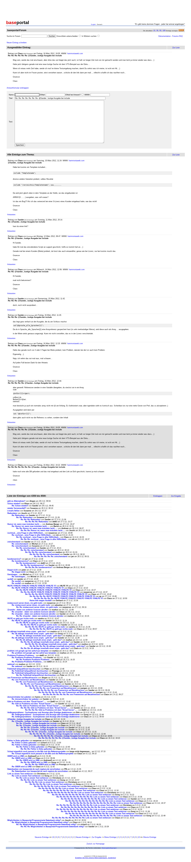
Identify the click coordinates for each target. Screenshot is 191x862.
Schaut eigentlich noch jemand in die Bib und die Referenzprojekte (36, 751)
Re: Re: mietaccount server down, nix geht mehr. (37, 607)
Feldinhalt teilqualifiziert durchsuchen (23, 669)
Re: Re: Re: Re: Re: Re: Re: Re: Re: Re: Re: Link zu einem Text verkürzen (87, 797)
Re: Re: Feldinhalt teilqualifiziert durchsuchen (36, 675)
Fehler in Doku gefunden (18, 741)
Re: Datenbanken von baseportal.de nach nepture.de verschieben (40, 771)
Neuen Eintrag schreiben (17, 43)
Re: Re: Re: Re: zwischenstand (38, 552)
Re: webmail (17, 666)
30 (157, 31)
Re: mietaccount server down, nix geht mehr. (31, 605)
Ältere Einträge (110, 837)
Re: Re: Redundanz (24, 517)
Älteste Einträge (149, 837)
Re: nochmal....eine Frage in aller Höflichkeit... (32, 535)
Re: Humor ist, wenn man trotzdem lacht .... (30, 526)
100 (163, 31)
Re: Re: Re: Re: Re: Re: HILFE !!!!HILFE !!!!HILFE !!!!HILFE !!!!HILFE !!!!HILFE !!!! (68, 598)
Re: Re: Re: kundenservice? (32, 565)
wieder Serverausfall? (16, 508)
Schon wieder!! (13, 504)
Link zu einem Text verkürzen (20, 774)
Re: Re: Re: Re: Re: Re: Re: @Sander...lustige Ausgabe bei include (67, 738)
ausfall (10, 579)
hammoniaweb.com (75, 53)
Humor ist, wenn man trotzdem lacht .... (24, 524)
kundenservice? (14, 559)
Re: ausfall (16, 581)
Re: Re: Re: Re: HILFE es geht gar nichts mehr (45, 627)
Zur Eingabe (96, 837)
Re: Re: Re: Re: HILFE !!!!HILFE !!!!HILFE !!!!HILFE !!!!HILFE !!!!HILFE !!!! (56, 594)
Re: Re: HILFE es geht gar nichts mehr (32, 623)
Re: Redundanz (18, 515)
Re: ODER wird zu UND (22, 758)
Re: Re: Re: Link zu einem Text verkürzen (38, 780)
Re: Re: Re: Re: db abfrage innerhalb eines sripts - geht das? (51, 644)
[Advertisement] (95, 9)
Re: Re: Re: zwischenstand (32, 550)
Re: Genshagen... (19, 577)
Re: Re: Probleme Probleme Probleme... (33, 660)
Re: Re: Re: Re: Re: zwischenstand (44, 554)
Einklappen (157, 496)
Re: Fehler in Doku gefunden (24, 743)
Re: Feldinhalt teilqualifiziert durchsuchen (30, 671)
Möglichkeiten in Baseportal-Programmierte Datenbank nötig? (34, 820)
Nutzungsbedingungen (109, 848)
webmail (11, 664)
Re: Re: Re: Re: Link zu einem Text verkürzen (44, 782)
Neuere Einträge (82, 837)
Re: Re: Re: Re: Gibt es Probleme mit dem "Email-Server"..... (51, 710)
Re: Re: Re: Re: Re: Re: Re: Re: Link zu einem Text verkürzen (69, 790)
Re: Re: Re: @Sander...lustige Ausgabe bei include (42, 728)
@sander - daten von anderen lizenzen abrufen (27, 610)
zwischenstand (13, 542)
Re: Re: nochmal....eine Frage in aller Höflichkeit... (38, 537)
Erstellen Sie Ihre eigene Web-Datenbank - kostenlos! (95, 858)
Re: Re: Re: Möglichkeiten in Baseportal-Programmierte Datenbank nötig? (52, 827)
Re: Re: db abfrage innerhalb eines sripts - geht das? (39, 636)
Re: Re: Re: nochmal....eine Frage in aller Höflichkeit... (44, 539)
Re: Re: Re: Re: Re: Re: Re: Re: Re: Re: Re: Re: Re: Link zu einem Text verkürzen (100, 801)
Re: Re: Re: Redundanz (31, 519)
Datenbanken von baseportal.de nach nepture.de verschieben (33, 769)
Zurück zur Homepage (95, 844)
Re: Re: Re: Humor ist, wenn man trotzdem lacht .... (43, 530)
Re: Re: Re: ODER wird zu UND (34, 762)
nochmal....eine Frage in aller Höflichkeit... (25, 533)
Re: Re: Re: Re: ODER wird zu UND (40, 764)
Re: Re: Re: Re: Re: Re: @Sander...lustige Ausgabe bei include (61, 736)
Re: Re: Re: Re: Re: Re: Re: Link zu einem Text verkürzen (63, 788)
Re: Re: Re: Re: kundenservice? (38, 567)
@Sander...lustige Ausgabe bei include (24, 719)
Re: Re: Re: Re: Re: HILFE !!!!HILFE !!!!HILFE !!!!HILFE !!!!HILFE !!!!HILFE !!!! (62, 596)
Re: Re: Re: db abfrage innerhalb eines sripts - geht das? (45, 642)
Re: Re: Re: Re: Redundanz (36, 522)
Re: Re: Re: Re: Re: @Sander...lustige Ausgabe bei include (55, 734)
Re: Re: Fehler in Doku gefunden (30, 747)
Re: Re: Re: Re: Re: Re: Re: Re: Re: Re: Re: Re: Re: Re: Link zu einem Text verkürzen (106, 803)
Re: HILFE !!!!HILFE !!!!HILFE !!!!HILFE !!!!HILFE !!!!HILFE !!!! (38, 588)
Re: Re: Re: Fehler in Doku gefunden (36, 749)
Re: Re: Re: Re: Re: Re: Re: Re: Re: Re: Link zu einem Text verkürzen (81, 795)
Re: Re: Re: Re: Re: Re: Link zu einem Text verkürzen (57, 786)
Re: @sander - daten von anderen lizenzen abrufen (34, 612)
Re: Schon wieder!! (20, 506)
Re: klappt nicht (18, 572)
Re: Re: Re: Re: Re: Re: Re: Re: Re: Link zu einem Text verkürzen (75, 793)
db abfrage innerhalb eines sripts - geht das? (26, 631)
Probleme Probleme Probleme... (21, 655)
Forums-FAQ (177, 36)
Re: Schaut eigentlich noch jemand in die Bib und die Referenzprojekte (42, 754)
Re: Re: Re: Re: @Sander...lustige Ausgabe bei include (48, 732)
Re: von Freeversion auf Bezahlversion (28, 680)
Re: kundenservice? (20, 561)
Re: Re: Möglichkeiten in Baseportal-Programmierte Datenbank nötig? (46, 824)
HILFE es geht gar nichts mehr (20, 618)
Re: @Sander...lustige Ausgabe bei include (30, 721)
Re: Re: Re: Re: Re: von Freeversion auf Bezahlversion (53, 688)
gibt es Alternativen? (16, 501)
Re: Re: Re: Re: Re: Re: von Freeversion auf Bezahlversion (59, 690)
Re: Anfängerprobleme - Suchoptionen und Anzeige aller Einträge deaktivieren (46, 715)
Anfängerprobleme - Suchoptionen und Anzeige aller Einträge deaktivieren (39, 712)
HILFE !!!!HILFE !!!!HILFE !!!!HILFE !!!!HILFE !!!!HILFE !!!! (31, 586)
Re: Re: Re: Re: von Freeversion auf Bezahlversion (47, 686)
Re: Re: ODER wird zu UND (28, 760)
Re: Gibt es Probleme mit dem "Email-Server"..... (33, 704)
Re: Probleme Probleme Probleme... (27, 657)
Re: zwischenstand (20, 544)
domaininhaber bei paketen (19, 697)
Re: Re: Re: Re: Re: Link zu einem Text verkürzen (51, 784)
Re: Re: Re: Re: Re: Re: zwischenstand (50, 556)
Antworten (11, 215)
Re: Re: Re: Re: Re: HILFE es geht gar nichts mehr (51, 629)
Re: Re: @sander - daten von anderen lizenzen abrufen (39, 616)
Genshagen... (13, 574)
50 (160, 31)
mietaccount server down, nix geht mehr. (25, 603)
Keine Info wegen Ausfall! (41, 600)
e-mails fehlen (13, 511)
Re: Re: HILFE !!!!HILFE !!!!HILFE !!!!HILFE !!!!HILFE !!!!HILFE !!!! (44, 590)
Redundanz (12, 513)
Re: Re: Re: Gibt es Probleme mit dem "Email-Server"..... (45, 708)
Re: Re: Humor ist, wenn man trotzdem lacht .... (36, 528)
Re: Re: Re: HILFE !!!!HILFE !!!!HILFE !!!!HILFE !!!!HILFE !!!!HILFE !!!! (50, 592)
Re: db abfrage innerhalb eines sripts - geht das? (33, 634)
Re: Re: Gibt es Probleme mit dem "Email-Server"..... (39, 706)
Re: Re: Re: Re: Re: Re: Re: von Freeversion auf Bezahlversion (65, 692)
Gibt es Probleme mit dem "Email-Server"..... (26, 702)
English (93, 24)
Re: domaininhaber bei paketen (25, 699)
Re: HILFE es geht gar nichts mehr (27, 621)
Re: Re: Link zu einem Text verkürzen (32, 778)
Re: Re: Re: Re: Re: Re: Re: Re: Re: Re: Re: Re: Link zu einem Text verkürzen (94, 799)
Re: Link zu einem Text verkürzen (26, 776)
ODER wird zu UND (15, 756)
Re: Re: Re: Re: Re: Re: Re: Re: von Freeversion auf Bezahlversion (71, 694)
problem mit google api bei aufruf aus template (27, 651)
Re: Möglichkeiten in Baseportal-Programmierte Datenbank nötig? (40, 822)
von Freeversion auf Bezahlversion (22, 678)
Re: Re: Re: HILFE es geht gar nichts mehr (39, 625)
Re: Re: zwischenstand (26, 548)
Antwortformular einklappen (18, 88)
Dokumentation (164, 36)
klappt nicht (12, 570)
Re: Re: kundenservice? (26, 563)
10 (154, 31)
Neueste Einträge (42, 837)
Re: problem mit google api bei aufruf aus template (34, 653)
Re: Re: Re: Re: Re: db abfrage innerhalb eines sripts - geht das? (57, 646)
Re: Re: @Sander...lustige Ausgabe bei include (36, 723)
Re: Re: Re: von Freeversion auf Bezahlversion (41, 684)
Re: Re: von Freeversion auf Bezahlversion (34, 682)
